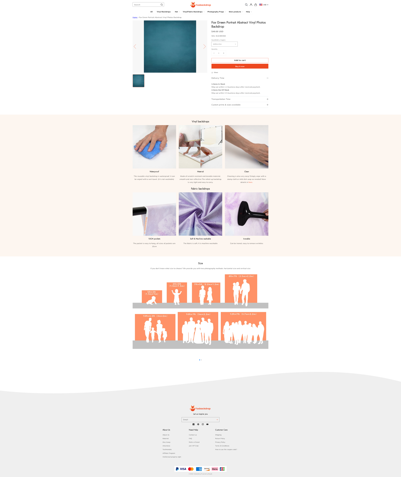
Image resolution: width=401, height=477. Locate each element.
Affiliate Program (169, 453)
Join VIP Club (194, 446)
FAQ (190, 438)
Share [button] (216, 72)
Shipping (218, 435)
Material (166, 438)
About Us (166, 435)
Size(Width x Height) (218, 40)
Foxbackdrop (197, 474)
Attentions (166, 446)
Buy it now (240, 66)
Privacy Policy (220, 442)
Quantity (214, 49)
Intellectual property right (172, 457)
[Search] (161, 4)
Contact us (193, 435)
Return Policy (220, 438)
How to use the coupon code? (226, 449)
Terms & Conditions (222, 446)
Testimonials (167, 449)
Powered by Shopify (206, 474)
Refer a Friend (194, 442)
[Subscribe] (217, 419)
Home (135, 17)
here (250, 182)
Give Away (166, 442)
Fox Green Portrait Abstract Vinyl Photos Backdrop (160, 17)
